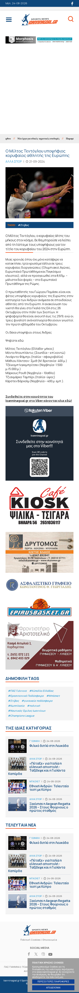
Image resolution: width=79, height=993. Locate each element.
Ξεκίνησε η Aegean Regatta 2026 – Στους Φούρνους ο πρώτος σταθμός (39, 805)
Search (70, 19)
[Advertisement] (39, 92)
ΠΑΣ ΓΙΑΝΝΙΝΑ (12, 966)
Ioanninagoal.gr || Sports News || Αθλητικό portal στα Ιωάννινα (39, 19)
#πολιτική (33, 705)
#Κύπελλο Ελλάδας (41, 690)
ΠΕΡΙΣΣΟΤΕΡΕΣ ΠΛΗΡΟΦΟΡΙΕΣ (53, 981)
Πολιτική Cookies (30, 939)
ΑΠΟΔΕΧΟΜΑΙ (53, 987)
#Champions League (21, 715)
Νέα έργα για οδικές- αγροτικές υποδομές (32, 138)
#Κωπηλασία (16, 705)
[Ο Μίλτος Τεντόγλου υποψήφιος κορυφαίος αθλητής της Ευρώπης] (39, 192)
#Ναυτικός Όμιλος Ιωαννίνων (27, 710)
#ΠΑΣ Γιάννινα (17, 690)
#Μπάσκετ (53, 695)
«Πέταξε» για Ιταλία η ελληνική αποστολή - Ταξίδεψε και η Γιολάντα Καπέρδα (39, 767)
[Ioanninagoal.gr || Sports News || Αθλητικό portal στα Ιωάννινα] (39, 934)
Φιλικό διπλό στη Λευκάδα (39, 747)
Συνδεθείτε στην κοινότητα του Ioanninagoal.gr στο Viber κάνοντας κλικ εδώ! (39, 399)
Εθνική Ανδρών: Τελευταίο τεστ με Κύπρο (39, 787)
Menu (9, 20)
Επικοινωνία (50, 939)
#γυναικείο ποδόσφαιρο (37, 700)
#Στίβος (23, 225)
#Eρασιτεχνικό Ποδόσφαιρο (26, 695)
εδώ (21, 340)
